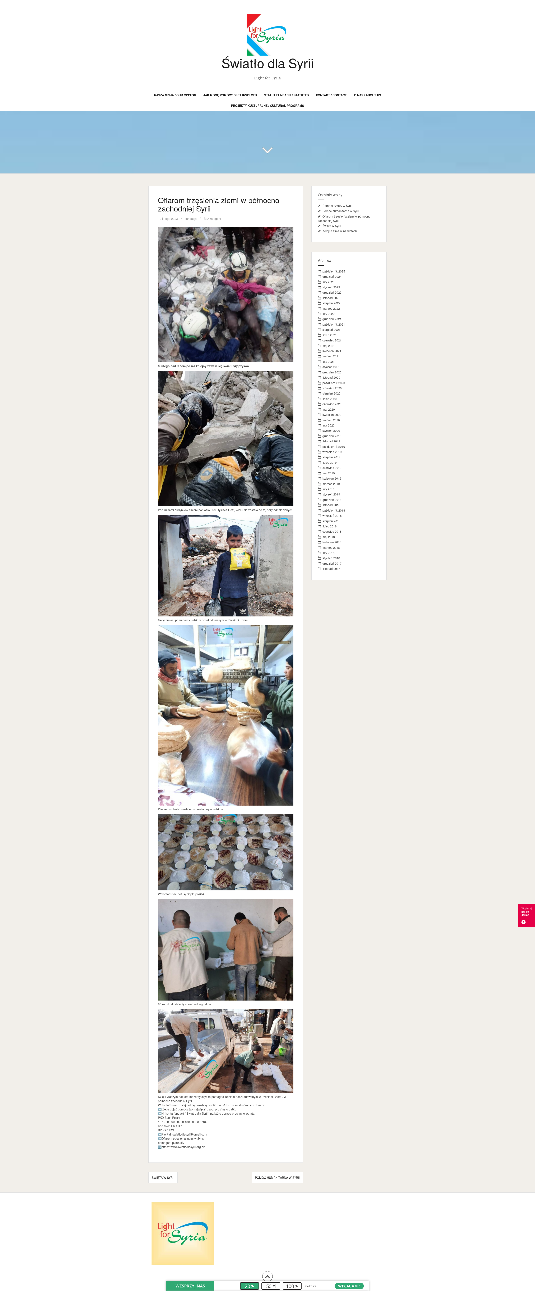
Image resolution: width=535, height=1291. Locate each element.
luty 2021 (328, 361)
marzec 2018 (331, 547)
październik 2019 (333, 446)
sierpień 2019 (331, 457)
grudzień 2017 (331, 563)
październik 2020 (333, 383)
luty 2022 (328, 314)
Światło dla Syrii (268, 62)
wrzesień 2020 (332, 388)
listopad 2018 (331, 505)
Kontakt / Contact (331, 95)
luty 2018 (328, 553)
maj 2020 (328, 409)
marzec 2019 (331, 484)
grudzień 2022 (331, 292)
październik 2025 (333, 271)
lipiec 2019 (329, 462)
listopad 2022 (331, 298)
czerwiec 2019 (331, 468)
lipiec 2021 (329, 335)
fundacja (191, 218)
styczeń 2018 (331, 558)
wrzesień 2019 (332, 452)
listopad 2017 (331, 569)
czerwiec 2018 (331, 531)
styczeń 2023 (331, 287)
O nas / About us (367, 95)
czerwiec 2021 (331, 340)
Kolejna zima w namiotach (339, 231)
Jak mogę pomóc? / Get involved (230, 95)
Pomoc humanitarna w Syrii (277, 1177)
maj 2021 (328, 346)
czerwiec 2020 (331, 404)
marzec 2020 (331, 420)
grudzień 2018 (331, 500)
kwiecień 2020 (331, 415)
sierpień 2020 (331, 393)
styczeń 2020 (331, 430)
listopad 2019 (331, 441)
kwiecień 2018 (331, 542)
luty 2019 (328, 489)
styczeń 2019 (331, 494)
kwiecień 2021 (331, 351)
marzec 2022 (331, 308)
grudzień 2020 (331, 372)
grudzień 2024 (331, 276)
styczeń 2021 (331, 367)
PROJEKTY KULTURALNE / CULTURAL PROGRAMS (267, 105)
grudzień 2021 (331, 319)
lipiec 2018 (329, 526)
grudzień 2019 (331, 436)
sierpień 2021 (331, 329)
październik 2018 (333, 510)
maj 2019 (328, 473)
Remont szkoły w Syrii (337, 206)
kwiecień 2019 (331, 478)
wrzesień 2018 (332, 515)
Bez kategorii (212, 218)
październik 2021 (333, 324)
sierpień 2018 (331, 521)
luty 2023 (328, 282)
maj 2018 (328, 537)
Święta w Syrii (163, 1177)
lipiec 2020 (329, 399)
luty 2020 (328, 425)
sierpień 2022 (331, 303)
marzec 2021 (331, 356)
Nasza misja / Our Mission (175, 95)
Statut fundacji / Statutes (286, 95)
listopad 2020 (331, 377)
